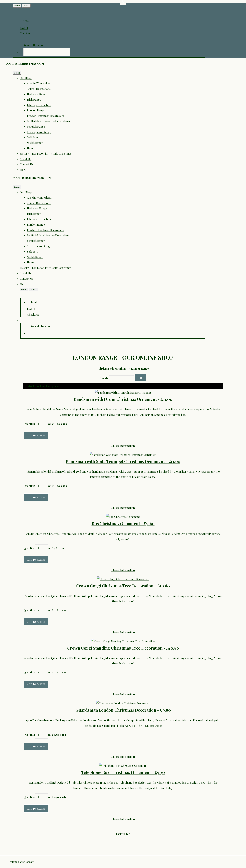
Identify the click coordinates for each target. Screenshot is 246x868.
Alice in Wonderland (39, 83)
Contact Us (26, 164)
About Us (25, 159)
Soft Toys (32, 137)
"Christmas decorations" (112, 368)
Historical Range (37, 94)
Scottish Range (36, 126)
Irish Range (34, 99)
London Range (36, 110)
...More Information (123, 445)
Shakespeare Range (39, 132)
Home (30, 148)
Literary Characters (39, 105)
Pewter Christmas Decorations (45, 115)
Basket (24, 28)
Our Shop (26, 78)
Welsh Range (35, 142)
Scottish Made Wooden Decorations (48, 121)
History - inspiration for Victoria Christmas (45, 153)
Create (30, 862)
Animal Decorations (39, 89)
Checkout (26, 33)
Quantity (29, 424)
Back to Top (123, 834)
